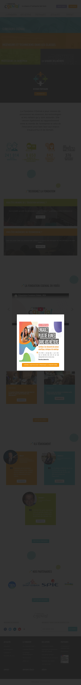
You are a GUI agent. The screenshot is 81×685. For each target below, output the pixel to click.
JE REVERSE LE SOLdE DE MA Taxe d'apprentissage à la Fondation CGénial (41, 365)
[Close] (62, 316)
